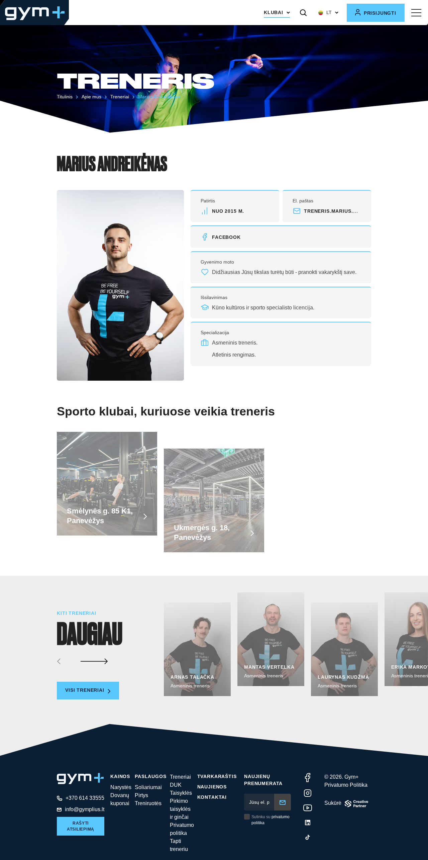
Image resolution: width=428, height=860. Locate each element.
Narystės (120, 787)
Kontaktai (212, 797)
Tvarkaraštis (217, 776)
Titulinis (65, 96)
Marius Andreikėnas (159, 96)
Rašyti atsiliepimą (80, 826)
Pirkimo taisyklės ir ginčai (180, 809)
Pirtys (141, 795)
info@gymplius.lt (84, 809)
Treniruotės (148, 803)
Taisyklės (181, 793)
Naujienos (212, 786)
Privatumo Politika (345, 785)
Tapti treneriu (179, 845)
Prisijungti (379, 13)
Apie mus (91, 96)
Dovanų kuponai (119, 799)
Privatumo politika (182, 829)
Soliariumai (148, 787)
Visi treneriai (85, 690)
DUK (176, 785)
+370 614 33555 (85, 798)
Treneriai (119, 96)
